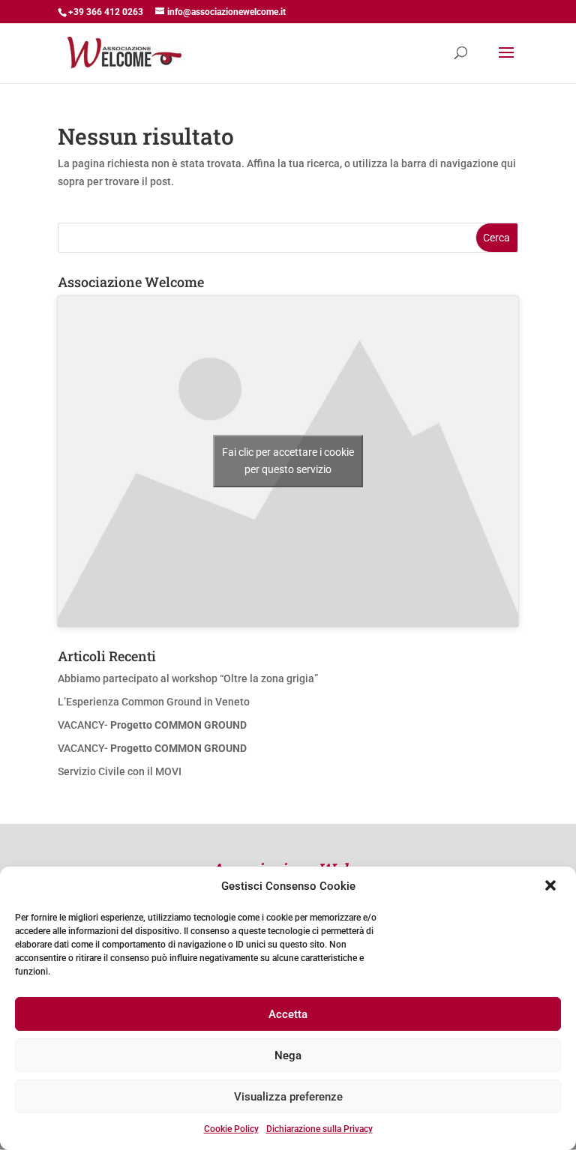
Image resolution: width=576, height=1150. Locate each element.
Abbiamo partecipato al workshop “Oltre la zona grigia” (188, 678)
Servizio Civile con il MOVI (120, 771)
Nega (288, 1055)
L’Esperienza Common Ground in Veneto (154, 702)
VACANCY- (152, 725)
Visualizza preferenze (288, 1097)
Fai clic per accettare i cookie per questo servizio (288, 460)
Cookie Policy (231, 1129)
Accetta (288, 1014)
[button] (552, 887)
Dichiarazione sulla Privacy (319, 1129)
